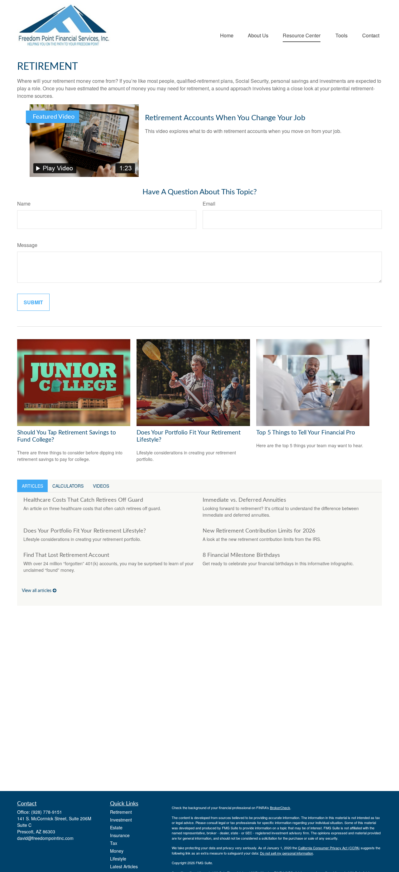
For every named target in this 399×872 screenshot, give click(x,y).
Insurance (120, 835)
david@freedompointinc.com (45, 838)
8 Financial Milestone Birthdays (241, 555)
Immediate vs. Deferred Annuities (244, 500)
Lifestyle (118, 858)
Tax (113, 843)
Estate (116, 827)
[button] (227, 35)
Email (209, 203)
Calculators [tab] (68, 486)
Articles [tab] (32, 486)
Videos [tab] (101, 486)
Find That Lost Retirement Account (66, 555)
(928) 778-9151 (46, 812)
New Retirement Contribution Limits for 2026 (259, 531)
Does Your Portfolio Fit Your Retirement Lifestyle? (84, 531)
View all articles (37, 591)
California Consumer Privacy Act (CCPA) (329, 847)
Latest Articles (124, 866)
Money (116, 851)
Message (27, 245)
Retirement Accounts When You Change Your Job (225, 118)
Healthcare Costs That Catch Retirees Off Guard (83, 500)
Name (24, 203)
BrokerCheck (280, 807)
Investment (121, 820)
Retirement (121, 812)
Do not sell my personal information (286, 853)
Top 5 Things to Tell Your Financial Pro (305, 433)
